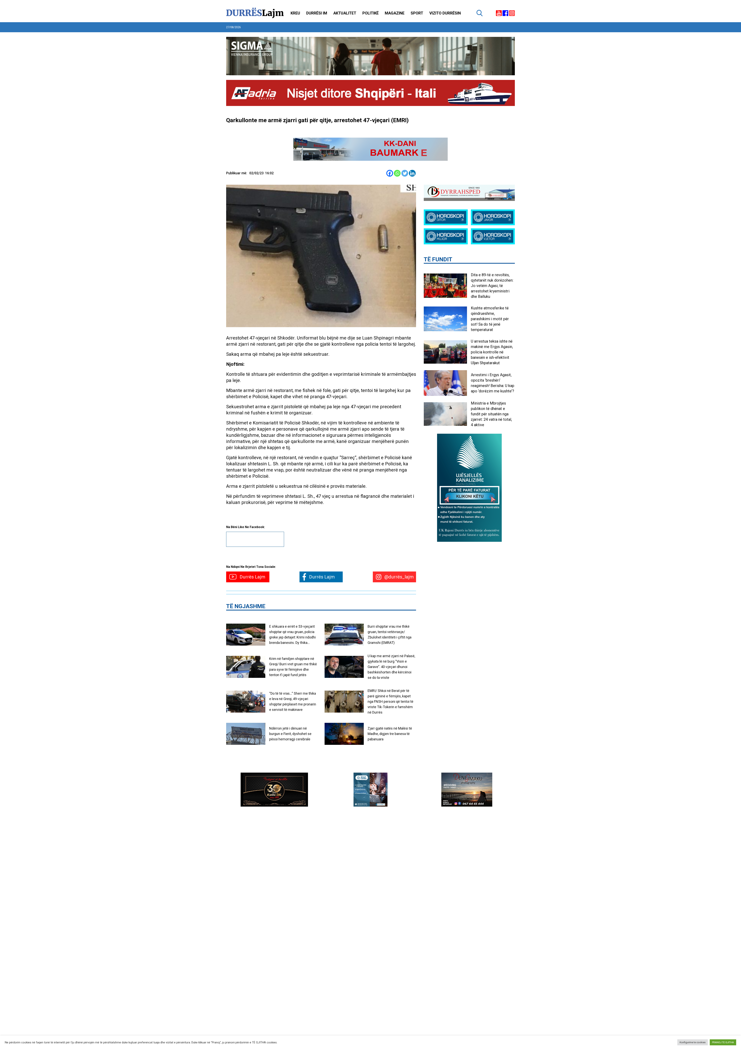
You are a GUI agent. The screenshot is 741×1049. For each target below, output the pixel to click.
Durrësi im (316, 13)
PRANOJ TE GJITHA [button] (723, 1042)
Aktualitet (344, 13)
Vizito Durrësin (445, 13)
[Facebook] (389, 173)
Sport (417, 13)
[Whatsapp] (397, 173)
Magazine (394, 13)
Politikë (370, 13)
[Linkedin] (412, 173)
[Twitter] (404, 173)
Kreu (295, 13)
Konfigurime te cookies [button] (692, 1042)
